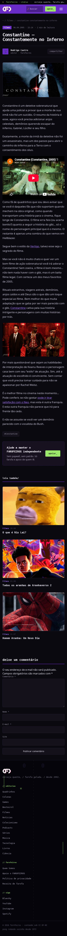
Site (4, 737)
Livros (6, 848)
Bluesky (6, 898)
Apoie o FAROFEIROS (13, 873)
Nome (5, 712)
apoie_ (50, 9)
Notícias (7, 817)
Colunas (6, 797)
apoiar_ (52, 453)
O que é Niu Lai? (14, 532)
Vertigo (34, 246)
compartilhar (56, 51)
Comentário (9, 676)
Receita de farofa (13, 884)
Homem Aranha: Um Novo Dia (21, 638)
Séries (6, 833)
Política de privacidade (16, 878)
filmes (10, 20)
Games (5, 802)
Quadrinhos (8, 792)
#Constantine (10, 434)
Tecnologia (8, 843)
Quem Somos (8, 868)
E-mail (6, 724)
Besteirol (8, 807)
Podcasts (7, 828)
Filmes (7, 28)
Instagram (8, 908)
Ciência (6, 853)
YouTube (6, 903)
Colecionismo (9, 822)
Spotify (6, 914)
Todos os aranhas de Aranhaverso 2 (26, 585)
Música (6, 838)
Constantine (18, 308)
